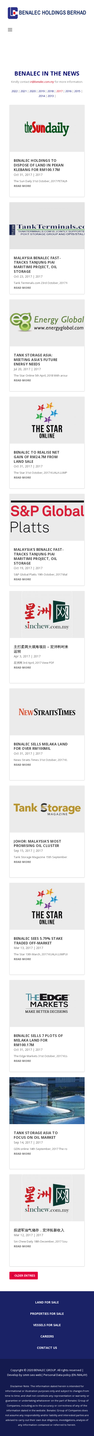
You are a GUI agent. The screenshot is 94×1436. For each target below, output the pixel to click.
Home (13, 54)
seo (32, 1375)
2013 (51, 96)
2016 (68, 91)
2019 (41, 91)
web (38, 1375)
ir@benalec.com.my (42, 82)
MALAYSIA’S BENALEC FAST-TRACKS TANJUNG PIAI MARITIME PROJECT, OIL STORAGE (39, 556)
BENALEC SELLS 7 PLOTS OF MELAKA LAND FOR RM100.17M (38, 1040)
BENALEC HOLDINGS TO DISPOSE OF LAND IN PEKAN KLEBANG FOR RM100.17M (39, 165)
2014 (42, 96)
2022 (15, 91)
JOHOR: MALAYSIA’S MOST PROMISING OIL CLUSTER (37, 843)
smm (26, 1375)
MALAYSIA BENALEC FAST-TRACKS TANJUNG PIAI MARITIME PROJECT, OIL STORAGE (37, 265)
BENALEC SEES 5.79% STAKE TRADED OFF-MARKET (38, 940)
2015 (77, 91)
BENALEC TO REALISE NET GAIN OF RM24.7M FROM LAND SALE (36, 457)
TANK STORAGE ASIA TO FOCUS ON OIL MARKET (36, 1135)
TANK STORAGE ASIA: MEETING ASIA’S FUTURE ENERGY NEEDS (35, 360)
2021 (24, 91)
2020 (33, 91)
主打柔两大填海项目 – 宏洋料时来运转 (41, 649)
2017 (59, 91)
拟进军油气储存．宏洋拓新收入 (39, 1230)
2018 (50, 91)
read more (22, 186)
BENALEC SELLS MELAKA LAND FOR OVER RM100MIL (41, 746)
